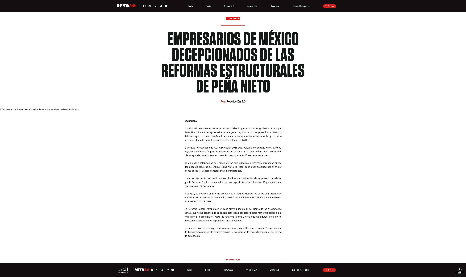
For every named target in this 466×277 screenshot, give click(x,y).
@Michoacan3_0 (207, 120)
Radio (208, 6)
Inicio (190, 6)
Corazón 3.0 (252, 6)
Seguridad (274, 6)
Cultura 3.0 (229, 6)
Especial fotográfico (301, 6)
